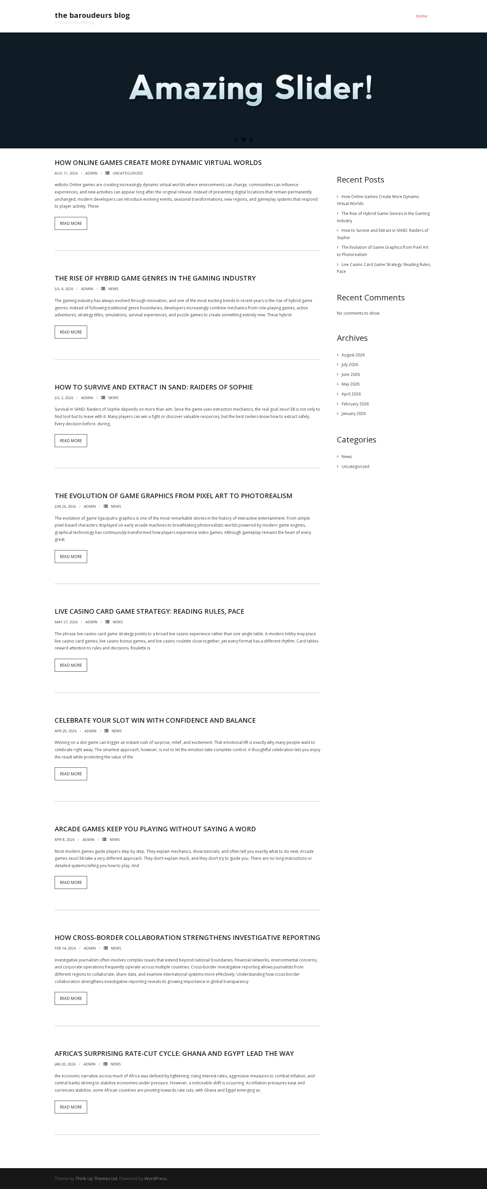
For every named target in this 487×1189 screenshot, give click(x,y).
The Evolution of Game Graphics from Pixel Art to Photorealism (174, 495)
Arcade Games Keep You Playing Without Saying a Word (155, 828)
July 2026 (350, 364)
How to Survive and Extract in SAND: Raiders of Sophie (154, 387)
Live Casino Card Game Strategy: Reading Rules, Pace (149, 611)
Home (421, 16)
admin (91, 173)
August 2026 (353, 355)
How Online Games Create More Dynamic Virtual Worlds (158, 162)
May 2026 (350, 384)
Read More (71, 223)
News (113, 288)
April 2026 (351, 394)
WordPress (155, 1178)
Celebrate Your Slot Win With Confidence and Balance (155, 720)
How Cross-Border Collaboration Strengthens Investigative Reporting (187, 937)
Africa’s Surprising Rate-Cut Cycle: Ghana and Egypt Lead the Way (174, 1053)
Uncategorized (128, 173)
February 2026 (355, 404)
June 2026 (351, 374)
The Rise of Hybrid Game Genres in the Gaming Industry (155, 278)
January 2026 (354, 413)
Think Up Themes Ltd (96, 1178)
